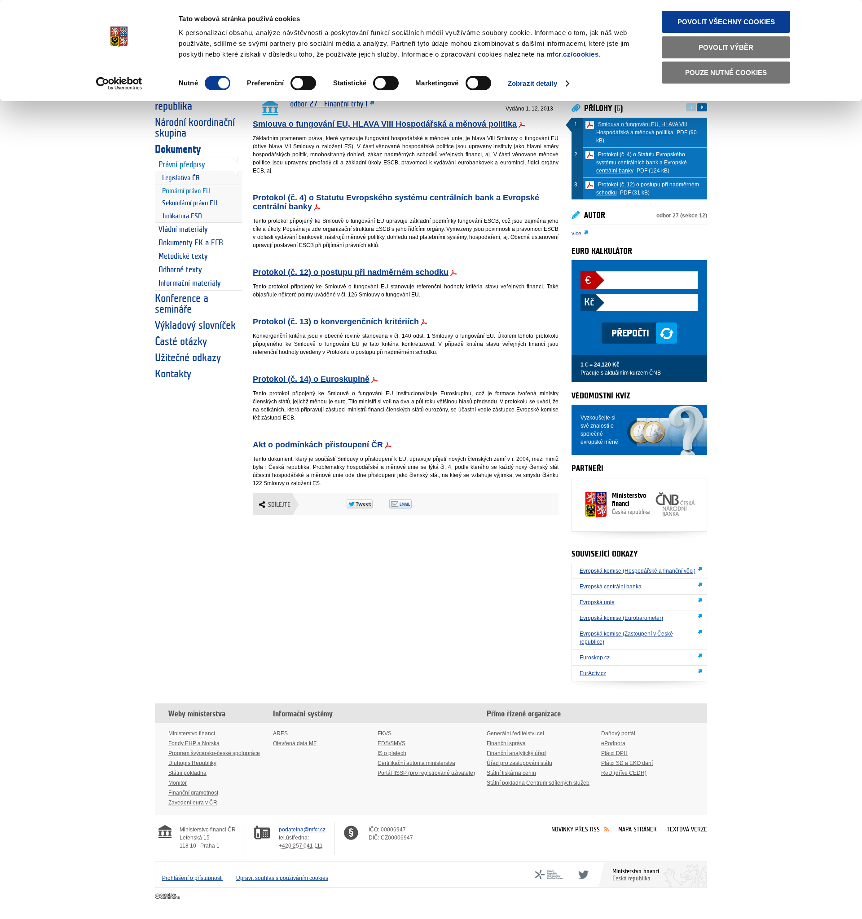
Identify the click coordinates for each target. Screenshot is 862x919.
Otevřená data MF (295, 743)
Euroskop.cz (595, 657)
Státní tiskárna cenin (511, 773)
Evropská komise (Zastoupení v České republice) (626, 638)
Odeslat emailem (410, 503)
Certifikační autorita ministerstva (416, 763)
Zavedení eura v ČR (192, 803)
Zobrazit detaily (532, 83)
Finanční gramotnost (193, 793)
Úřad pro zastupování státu (519, 763)
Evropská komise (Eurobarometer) (621, 618)
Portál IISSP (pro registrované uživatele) (426, 773)
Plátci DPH (614, 753)
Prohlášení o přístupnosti (192, 878)
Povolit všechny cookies (726, 22)
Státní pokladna (187, 773)
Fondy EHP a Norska (194, 743)
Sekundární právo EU (189, 203)
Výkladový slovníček (195, 326)
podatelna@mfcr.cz (302, 829)
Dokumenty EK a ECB (190, 243)
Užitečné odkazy (188, 358)
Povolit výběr (726, 47)
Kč (589, 302)
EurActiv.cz (593, 673)
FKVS (384, 733)
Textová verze (687, 829)
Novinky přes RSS (575, 829)
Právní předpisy (181, 164)
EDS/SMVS (391, 743)
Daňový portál (618, 733)
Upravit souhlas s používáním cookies (282, 878)
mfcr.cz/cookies (572, 54)
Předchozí (691, 107)
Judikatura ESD (182, 216)
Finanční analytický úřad (516, 753)
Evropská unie (597, 602)
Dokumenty (178, 150)
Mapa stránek (637, 829)
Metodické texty (182, 256)
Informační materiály (189, 283)
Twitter (581, 874)
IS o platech (392, 753)
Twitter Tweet (368, 503)
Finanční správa (506, 743)
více (576, 233)
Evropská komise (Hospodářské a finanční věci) (637, 571)
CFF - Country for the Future (549, 874)
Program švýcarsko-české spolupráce (214, 753)
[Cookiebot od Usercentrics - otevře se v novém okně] (119, 83)
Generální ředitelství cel (515, 733)
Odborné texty (180, 270)
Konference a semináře (181, 304)
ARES (280, 733)
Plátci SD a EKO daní (627, 763)
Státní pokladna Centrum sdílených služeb (538, 783)
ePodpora (613, 743)
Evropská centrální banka (611, 586)
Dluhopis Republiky (192, 763)
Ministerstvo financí (631, 503)
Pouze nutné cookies (726, 72)
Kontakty (173, 374)
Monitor (177, 783)
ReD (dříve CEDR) (623, 773)
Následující (702, 107)
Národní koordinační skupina (195, 128)
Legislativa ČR (181, 178)
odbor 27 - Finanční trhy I (328, 104)
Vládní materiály (182, 229)
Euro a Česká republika (181, 101)
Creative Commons (168, 896)
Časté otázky (181, 342)
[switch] (303, 83)
